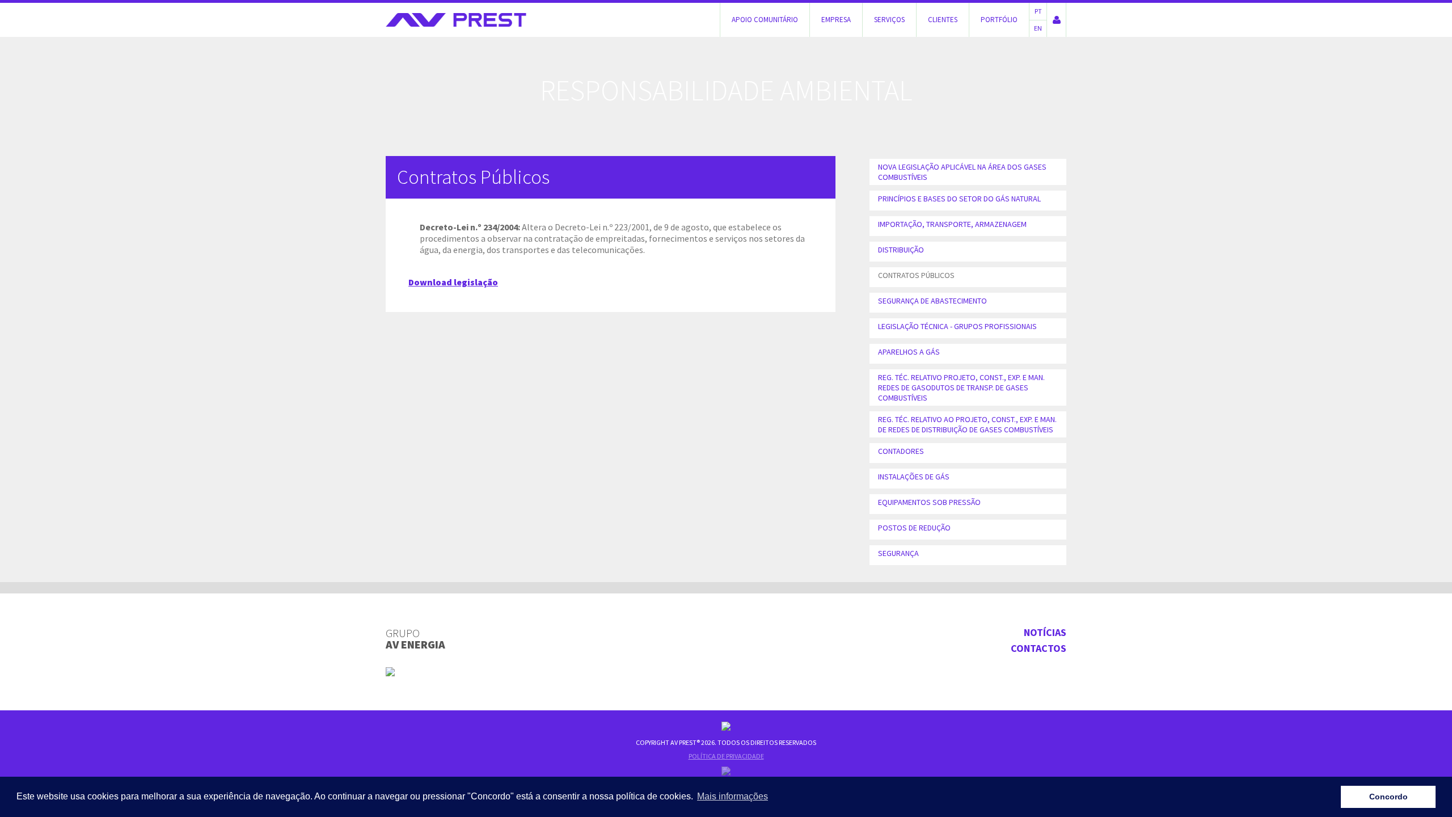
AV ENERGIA (415, 639)
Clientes (942, 19)
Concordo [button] (1388, 796)
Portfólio (999, 19)
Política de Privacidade (726, 756)
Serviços (889, 19)
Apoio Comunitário (765, 19)
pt (1038, 11)
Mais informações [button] (732, 796)
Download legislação (453, 282)
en (1038, 28)
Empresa (836, 19)
